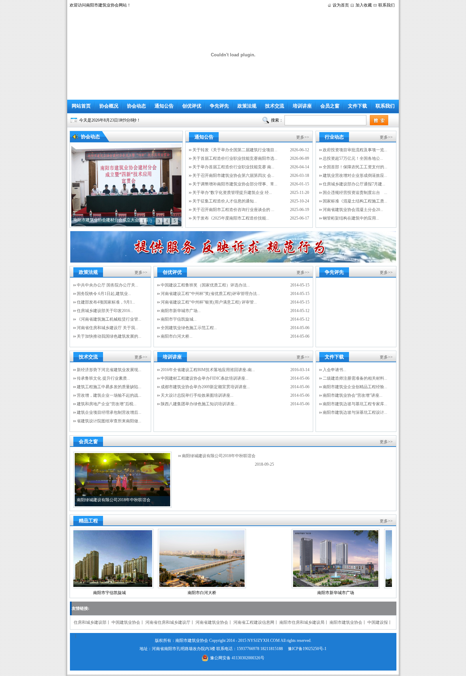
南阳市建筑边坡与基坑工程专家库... (355, 404)
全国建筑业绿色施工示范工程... (189, 327)
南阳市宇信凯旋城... (178, 319)
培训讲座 (302, 106)
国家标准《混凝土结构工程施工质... (355, 201)
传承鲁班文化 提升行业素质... (103, 378)
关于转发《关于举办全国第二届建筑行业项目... (234, 149)
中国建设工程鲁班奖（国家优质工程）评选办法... (205, 285)
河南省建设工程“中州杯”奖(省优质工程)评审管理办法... (210, 293)
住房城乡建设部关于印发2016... (105, 310)
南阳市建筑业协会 (346, 622)
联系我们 (386, 5)
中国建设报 (377, 622)
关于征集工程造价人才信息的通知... (224, 201)
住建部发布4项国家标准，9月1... (106, 302)
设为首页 (341, 5)
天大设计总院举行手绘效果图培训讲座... (197, 395)
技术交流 (274, 106)
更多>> (302, 137)
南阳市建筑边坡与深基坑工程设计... (355, 412)
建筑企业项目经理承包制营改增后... (109, 412)
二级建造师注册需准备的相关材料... (355, 378)
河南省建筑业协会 (211, 622)
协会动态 (136, 106)
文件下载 (357, 106)
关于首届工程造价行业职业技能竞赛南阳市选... (234, 158)
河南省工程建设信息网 (253, 622)
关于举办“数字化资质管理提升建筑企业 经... (232, 192)
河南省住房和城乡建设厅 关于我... (107, 327)
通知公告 (164, 106)
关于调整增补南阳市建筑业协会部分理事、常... (234, 184)
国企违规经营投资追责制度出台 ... (355, 192)
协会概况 (108, 106)
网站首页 (81, 106)
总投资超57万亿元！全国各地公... (353, 158)
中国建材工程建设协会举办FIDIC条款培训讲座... (204, 378)
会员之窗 (329, 106)
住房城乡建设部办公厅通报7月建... (354, 184)
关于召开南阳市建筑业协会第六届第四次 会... (233, 175)
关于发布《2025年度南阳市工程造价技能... (230, 218)
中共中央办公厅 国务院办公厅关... (107, 285)
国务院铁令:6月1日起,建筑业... (104, 293)
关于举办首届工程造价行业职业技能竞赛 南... (233, 167)
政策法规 (247, 106)
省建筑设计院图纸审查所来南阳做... (109, 421)
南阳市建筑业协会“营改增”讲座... (352, 395)
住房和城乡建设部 (90, 622)
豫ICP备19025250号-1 (307, 648)
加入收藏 (363, 5)
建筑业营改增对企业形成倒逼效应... (355, 175)
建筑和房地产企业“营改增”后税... (106, 404)
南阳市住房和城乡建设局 (301, 622)
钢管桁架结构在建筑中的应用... (351, 218)
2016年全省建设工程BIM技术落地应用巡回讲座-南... (208, 369)
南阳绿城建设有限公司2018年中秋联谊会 (219, 455)
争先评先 (219, 106)
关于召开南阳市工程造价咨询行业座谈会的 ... (233, 209)
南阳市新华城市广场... (181, 310)
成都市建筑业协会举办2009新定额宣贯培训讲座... (205, 386)
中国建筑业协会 (126, 622)
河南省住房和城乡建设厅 (167, 622)
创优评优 (191, 106)
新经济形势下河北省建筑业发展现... (109, 369)
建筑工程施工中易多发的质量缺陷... (109, 386)
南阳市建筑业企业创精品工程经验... (355, 386)
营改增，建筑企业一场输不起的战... (109, 395)
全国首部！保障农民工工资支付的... (355, 167)
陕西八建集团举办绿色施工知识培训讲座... (199, 404)
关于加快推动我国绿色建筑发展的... (109, 336)
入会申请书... (334, 369)
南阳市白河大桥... (176, 336)
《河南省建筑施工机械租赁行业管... (109, 319)
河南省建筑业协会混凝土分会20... (353, 209)
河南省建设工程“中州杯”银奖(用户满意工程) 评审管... (209, 302)
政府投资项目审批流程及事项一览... (355, 149)
